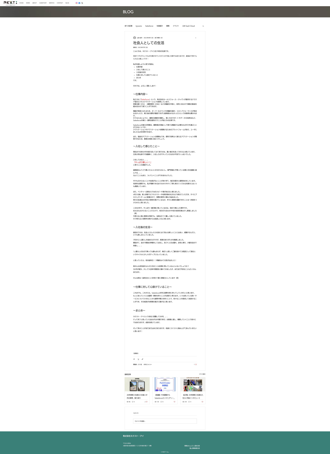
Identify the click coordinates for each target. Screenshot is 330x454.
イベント (176, 26)
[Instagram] (76, 3)
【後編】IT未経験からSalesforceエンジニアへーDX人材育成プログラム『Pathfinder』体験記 (164, 397)
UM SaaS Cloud (188, 26)
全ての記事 (128, 26)
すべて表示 (202, 374)
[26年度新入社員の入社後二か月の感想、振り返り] (137, 384)
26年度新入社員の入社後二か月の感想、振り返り (137, 396)
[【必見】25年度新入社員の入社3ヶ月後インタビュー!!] (192, 384)
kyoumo (139, 26)
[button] (203, 26)
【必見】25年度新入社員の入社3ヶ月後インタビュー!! (193, 396)
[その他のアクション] (196, 38)
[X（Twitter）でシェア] (138, 359)
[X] (82, 3)
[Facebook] (79, 3)
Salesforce (149, 26)
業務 (167, 26)
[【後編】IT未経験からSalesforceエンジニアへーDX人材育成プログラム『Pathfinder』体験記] (165, 384)
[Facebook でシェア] (134, 359)
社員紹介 (160, 26)
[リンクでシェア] (142, 359)
